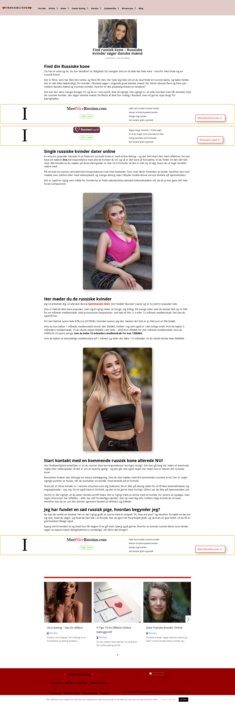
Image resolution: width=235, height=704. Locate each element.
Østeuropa (127, 8)
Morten (111, 58)
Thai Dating (55, 693)
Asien (63, 8)
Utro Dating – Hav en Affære (65, 627)
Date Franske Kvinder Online (164, 627)
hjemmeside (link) (99, 303)
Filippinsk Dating (98, 683)
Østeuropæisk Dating (76, 683)
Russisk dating (123, 58)
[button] (117, 654)
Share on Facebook (3, 568)
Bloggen (104, 693)
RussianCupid (208, 140)
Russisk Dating (90, 693)
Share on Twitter (11, 568)
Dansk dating (78, 8)
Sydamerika (110, 8)
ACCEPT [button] (183, 699)
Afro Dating (57, 683)
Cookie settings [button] (168, 699)
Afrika (52, 8)
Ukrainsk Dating (72, 693)
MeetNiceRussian (208, 118)
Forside (42, 8)
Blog (141, 8)
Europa (94, 8)
